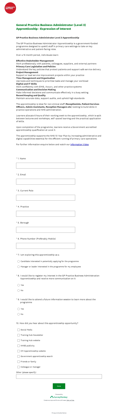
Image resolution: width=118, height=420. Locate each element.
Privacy (54, 413)
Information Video (79, 144)
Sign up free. (70, 400)
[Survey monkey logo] (59, 397)
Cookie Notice (62, 413)
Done (59, 386)
